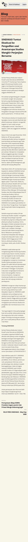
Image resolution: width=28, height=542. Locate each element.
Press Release (16, 34)
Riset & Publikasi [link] (14, 4)
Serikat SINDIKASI (7, 34)
